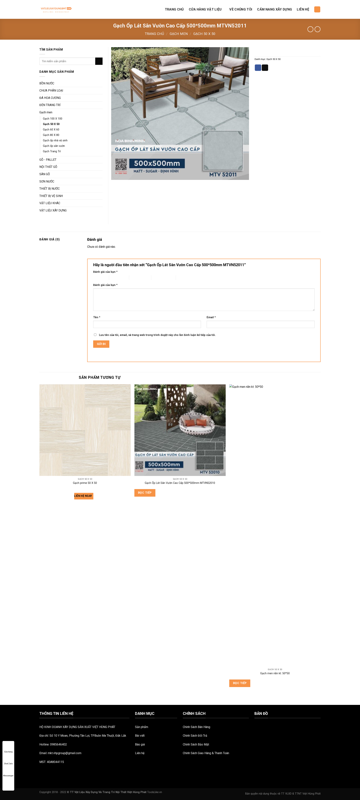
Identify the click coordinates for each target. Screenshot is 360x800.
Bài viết (140, 735)
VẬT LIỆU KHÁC (49, 203)
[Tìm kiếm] (317, 9)
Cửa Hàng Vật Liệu (205, 9)
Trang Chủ (174, 9)
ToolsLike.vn (154, 792)
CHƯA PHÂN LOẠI (51, 90)
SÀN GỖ (44, 174)
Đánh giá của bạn (105, 271)
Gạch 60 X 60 (51, 129)
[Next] (320, 544)
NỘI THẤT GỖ (48, 167)
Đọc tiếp (145, 492)
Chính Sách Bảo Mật (196, 744)
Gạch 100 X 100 (52, 118)
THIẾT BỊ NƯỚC (49, 188)
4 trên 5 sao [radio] (158, 277)
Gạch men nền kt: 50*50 (275, 673)
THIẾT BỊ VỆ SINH (51, 196)
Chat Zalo (8, 764)
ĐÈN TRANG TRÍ (50, 105)
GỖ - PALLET (47, 159)
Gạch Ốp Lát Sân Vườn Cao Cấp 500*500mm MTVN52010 (180, 483)
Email (211, 317)
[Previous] (39, 544)
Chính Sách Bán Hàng (196, 727)
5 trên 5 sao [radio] (183, 277)
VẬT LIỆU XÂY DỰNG (53, 210)
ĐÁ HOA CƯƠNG (50, 98)
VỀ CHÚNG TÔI (240, 9)
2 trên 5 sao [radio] (116, 277)
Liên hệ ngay (83, 495)
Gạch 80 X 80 (51, 135)
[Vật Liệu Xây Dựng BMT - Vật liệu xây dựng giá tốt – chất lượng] (55, 9)
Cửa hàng (8, 752)
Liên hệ (139, 753)
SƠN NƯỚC (46, 181)
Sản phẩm (141, 727)
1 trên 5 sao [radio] (98, 277)
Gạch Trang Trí (52, 151)
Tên (96, 317)
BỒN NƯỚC (46, 83)
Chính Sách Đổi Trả (195, 735)
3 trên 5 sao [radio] (136, 277)
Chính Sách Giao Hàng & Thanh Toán (206, 753)
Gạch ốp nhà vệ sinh (55, 140)
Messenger (8, 776)
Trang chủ (154, 34)
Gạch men (179, 34)
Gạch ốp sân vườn (54, 146)
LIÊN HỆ (303, 9)
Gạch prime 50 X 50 (85, 483)
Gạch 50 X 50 (204, 34)
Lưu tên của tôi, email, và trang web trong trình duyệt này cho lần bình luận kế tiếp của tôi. (157, 335)
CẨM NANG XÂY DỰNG (274, 9)
